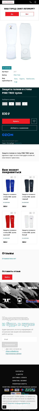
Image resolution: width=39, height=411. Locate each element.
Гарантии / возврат (19, 381)
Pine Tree (17, 75)
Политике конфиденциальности (18, 403)
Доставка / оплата (19, 377)
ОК (4, 407)
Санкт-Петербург (8, 2)
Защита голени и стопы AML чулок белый (28, 232)
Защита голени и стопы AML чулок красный (9, 232)
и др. (15, 82)
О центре (19, 374)
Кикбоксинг (30, 79)
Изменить (18, 143)
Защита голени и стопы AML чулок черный (28, 196)
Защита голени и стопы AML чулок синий (9, 196)
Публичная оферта (19, 384)
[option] (19, 41)
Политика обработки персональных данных (19, 387)
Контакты (19, 371)
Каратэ (21, 79)
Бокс (16, 79)
